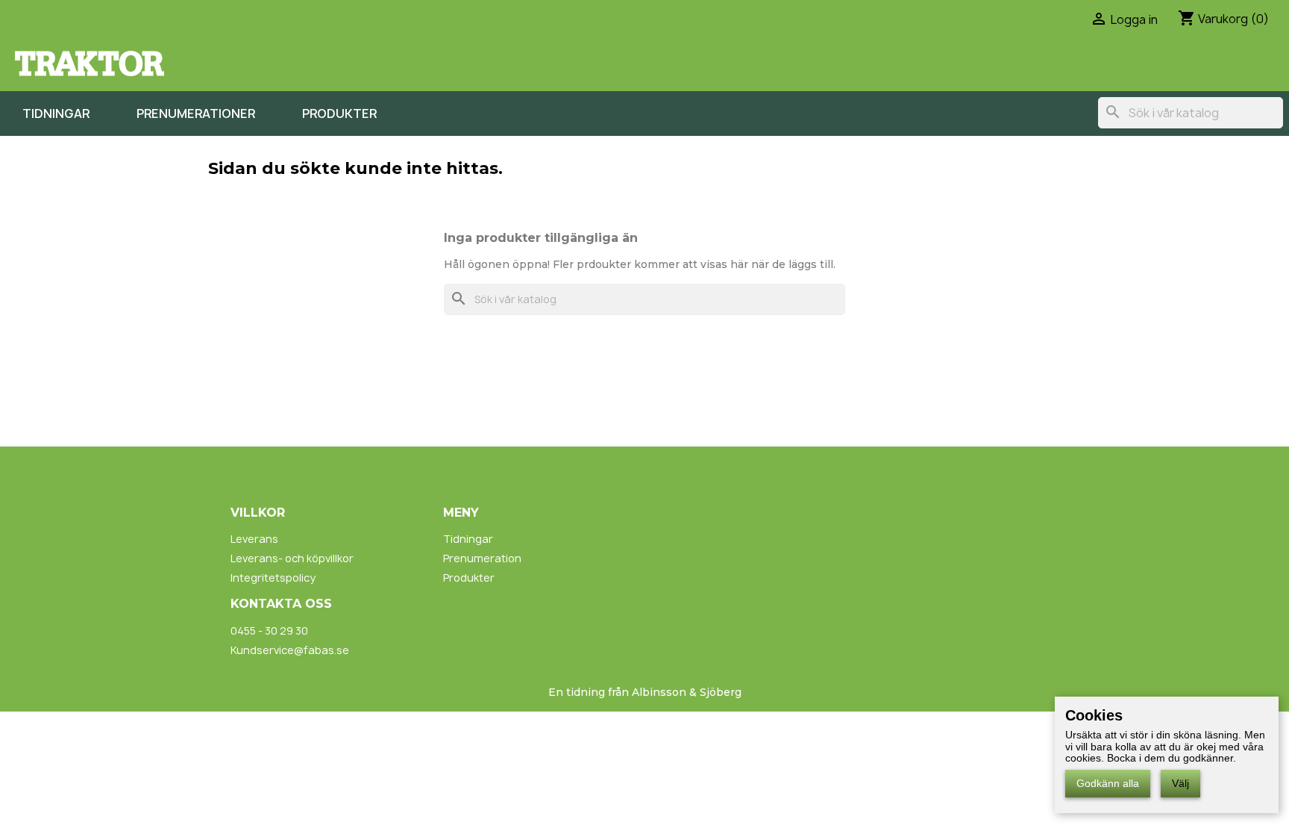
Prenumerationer (196, 113)
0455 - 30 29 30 (269, 630)
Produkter (339, 113)
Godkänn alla (1107, 783)
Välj (1180, 783)
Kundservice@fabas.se (289, 650)
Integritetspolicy (273, 577)
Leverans (254, 539)
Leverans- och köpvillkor (292, 558)
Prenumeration (482, 558)
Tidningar (56, 113)
